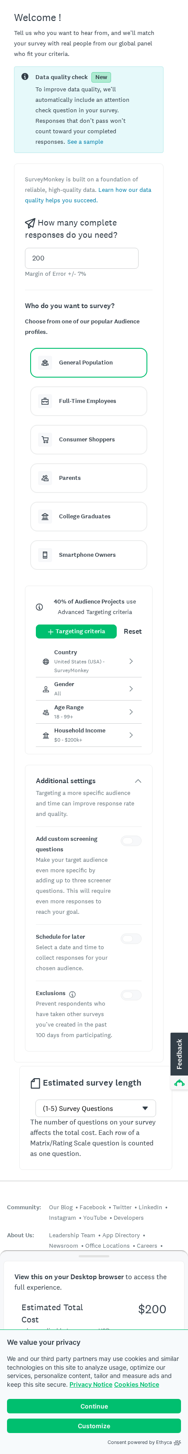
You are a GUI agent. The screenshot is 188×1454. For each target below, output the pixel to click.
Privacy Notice (91, 1384)
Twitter (122, 1207)
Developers (129, 1217)
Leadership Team (72, 1235)
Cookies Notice (136, 1384)
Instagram (62, 1217)
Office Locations (107, 1245)
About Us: (20, 1235)
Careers (147, 1245)
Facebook (93, 1207)
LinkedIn (150, 1207)
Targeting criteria (80, 631)
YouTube (95, 1217)
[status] (89, 109)
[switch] (132, 842)
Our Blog (61, 1207)
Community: (24, 1207)
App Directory (121, 1235)
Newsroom (63, 1245)
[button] (85, 141)
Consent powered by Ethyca (140, 1442)
